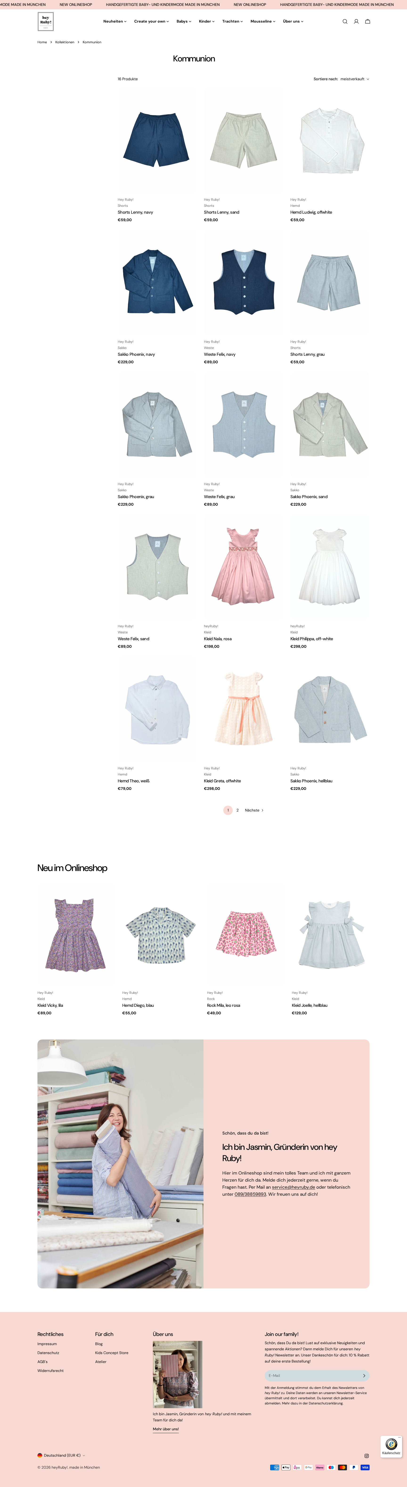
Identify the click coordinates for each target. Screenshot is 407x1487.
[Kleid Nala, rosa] (243, 567)
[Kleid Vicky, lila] (76, 934)
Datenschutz (48, 1352)
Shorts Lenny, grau (307, 354)
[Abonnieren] (364, 1376)
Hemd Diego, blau (138, 1005)
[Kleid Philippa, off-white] (330, 567)
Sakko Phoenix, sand (308, 497)
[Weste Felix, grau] (243, 424)
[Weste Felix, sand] (157, 567)
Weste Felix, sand (133, 639)
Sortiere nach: (326, 78)
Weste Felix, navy (219, 354)
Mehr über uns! (166, 1429)
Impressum (47, 1343)
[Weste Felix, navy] (243, 282)
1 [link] (228, 810)
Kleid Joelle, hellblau (309, 1005)
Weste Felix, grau (219, 497)
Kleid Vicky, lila (50, 1005)
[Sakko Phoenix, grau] (157, 424)
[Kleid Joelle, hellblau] (331, 934)
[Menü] (399, 1438)
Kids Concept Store (111, 1352)
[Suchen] (345, 21)
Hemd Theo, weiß (133, 781)
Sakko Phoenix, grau (136, 497)
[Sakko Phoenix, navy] (157, 282)
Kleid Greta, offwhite (222, 781)
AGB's (42, 1361)
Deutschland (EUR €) (62, 1455)
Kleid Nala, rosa (218, 639)
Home (42, 42)
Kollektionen (64, 42)
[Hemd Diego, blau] (161, 934)
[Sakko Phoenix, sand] (330, 424)
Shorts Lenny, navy (135, 212)
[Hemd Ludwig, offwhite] (330, 140)
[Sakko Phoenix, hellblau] (330, 709)
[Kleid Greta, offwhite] (243, 709)
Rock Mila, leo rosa (223, 1005)
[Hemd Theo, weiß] (157, 709)
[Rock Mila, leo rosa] (246, 934)
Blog (99, 1343)
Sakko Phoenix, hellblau (311, 781)
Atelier (100, 1361)
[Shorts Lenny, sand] (243, 140)
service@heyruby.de (293, 1187)
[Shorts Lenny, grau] (330, 282)
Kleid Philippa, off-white (311, 639)
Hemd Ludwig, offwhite (311, 212)
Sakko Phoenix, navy (136, 354)
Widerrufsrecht (50, 1370)
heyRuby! (60, 1467)
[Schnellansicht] (190, 98)
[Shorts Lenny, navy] (157, 140)
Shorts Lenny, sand (221, 212)
